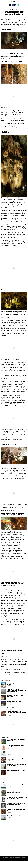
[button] (2, 1)
